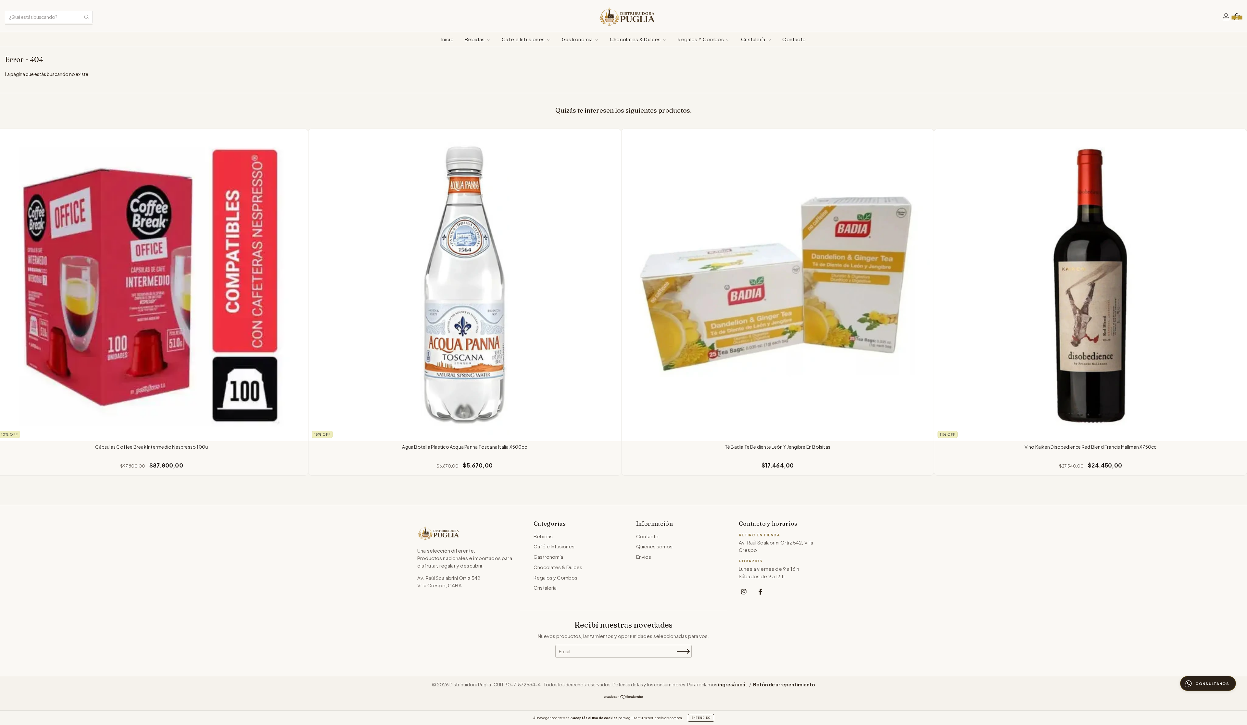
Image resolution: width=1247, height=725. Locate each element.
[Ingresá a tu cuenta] (1226, 17)
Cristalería (754, 39)
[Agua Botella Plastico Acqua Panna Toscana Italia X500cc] (465, 285)
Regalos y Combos (555, 577)
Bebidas (475, 39)
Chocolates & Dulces (636, 39)
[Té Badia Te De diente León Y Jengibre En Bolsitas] (778, 285)
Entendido (701, 717)
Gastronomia (578, 39)
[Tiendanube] (623, 697)
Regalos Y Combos (701, 39)
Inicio (447, 39)
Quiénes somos (654, 546)
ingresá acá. (732, 684)
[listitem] (744, 591)
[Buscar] (86, 17)
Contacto (794, 39)
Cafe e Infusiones (524, 39)
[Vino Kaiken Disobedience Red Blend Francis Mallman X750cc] (1090, 285)
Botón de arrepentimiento (784, 684)
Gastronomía (548, 557)
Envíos (643, 557)
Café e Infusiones (554, 546)
